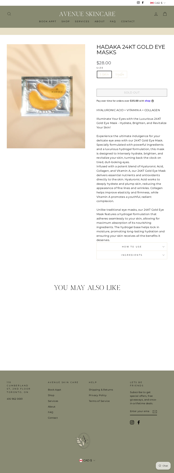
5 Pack (104, 74)
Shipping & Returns (101, 389)
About (100, 21)
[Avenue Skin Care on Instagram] (132, 422)
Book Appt (47, 21)
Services (82, 21)
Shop (66, 21)
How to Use (132, 246)
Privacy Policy (98, 395)
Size (100, 68)
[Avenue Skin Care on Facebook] (139, 422)
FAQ (113, 21)
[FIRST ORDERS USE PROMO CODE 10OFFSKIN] (87, 31)
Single (119, 74)
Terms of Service (99, 401)
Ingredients (132, 255)
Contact (128, 21)
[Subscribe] (155, 411)
